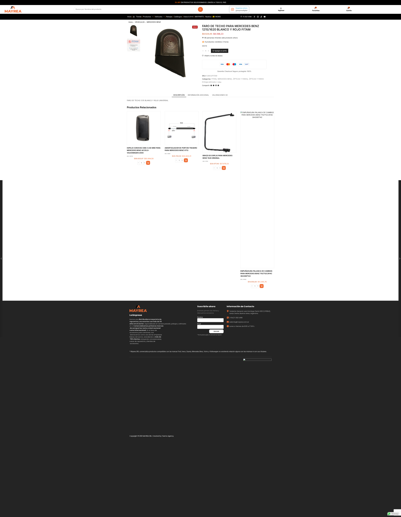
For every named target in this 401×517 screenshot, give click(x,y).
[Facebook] (254, 17)
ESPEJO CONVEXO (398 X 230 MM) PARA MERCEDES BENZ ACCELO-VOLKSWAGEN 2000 (144, 150)
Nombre (200, 317)
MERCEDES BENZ (154, 22)
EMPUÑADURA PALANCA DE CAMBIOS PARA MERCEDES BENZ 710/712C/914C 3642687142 (256, 273)
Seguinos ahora (241, 8)
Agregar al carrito (220, 51)
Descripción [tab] (179, 95)
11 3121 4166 (247, 17)
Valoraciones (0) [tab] (220, 95)
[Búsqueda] (200, 9)
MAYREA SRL (147, 436)
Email (199, 324)
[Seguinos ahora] (232, 9)
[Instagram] (258, 17)
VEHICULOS (140, 22)
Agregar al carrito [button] (141, 129)
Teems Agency (168, 436)
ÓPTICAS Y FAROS (240, 79)
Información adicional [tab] (198, 95)
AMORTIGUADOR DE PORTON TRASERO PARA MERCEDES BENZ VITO (181, 149)
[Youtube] (264, 17)
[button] (281, 9)
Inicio (131, 22)
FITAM (213, 79)
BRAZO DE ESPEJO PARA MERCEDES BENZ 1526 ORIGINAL (217, 157)
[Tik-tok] (261, 17)
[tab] (179, 95)
